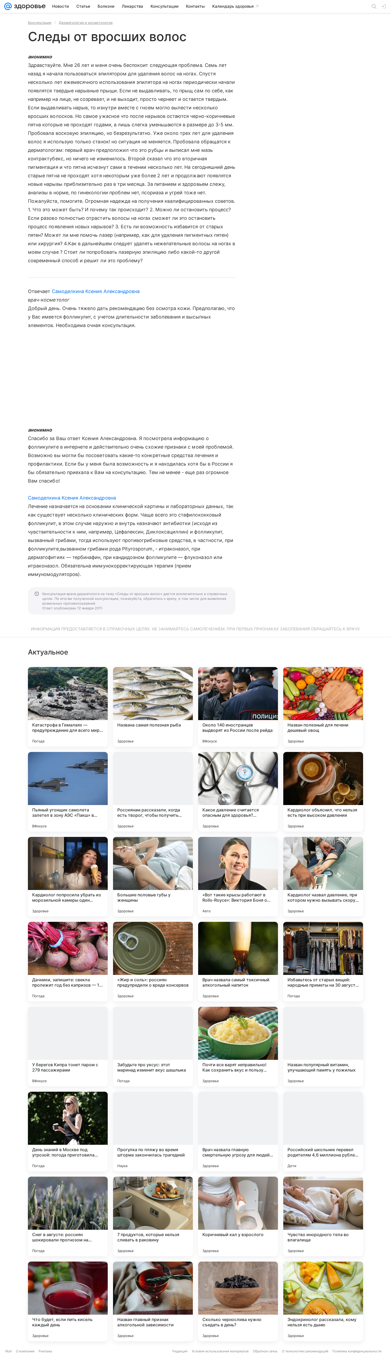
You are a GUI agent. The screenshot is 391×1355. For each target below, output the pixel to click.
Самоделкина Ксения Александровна (96, 291)
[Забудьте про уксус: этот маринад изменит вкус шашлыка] (153, 1046)
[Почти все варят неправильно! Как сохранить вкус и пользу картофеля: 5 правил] (238, 1046)
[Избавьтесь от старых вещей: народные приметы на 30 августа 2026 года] (323, 961)
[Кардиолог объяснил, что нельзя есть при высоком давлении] (323, 792)
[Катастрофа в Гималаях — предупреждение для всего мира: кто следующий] (68, 707)
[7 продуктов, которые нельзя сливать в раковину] (153, 1216)
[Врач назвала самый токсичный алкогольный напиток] (238, 961)
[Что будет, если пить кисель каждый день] (68, 1301)
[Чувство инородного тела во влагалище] (323, 1216)
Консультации (39, 22)
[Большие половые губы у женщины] (153, 877)
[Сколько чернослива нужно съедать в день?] (238, 1301)
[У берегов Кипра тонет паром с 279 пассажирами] (68, 1046)
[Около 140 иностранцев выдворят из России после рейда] (238, 707)
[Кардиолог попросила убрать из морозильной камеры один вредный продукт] (68, 877)
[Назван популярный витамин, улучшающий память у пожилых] (323, 1046)
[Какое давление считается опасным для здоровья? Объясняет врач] (238, 792)
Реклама (45, 1351)
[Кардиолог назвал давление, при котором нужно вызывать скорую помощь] (323, 877)
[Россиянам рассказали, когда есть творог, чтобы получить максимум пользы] (153, 792)
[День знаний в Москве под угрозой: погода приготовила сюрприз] (68, 1131)
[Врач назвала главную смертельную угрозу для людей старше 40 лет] (238, 1131)
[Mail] (8, 6)
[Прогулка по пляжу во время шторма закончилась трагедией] (153, 1131)
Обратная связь (265, 1351)
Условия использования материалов (220, 1351)
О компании (25, 1351)
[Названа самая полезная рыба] (153, 707)
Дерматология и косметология (86, 22)
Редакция (180, 1351)
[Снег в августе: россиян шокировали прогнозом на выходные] (68, 1216)
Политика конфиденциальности (356, 1351)
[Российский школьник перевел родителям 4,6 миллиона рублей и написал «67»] (323, 1131)
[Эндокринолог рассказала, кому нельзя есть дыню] (323, 1301)
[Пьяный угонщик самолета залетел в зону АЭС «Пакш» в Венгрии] (68, 792)
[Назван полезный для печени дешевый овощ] (323, 707)
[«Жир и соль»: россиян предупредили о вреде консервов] (153, 961)
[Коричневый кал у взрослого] (238, 1216)
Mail (8, 1351)
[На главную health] (29, 6)
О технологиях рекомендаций (305, 1351)
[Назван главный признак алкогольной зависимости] (153, 1301)
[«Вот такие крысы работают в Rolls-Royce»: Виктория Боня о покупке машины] (238, 877)
